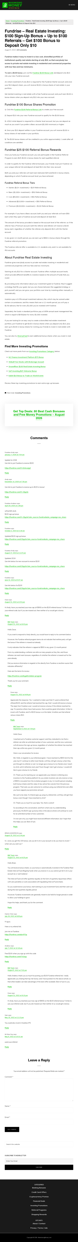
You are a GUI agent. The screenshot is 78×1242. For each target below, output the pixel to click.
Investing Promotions (17, 21)
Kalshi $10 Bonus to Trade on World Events (26, 376)
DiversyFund (22, 336)
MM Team (11, 622)
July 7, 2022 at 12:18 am (13, 948)
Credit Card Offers (39, 1192)
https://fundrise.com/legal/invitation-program (25, 676)
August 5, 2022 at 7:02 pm (17, 970)
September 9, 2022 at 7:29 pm (24, 729)
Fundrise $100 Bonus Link (43, 73)
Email (7, 1117)
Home (8, 21)
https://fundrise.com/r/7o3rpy (16, 957)
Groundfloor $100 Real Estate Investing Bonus (27, 366)
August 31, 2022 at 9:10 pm (18, 995)
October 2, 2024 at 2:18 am (15, 531)
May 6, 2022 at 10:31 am (14, 1036)
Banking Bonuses (39, 1188)
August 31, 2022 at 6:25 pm (18, 857)
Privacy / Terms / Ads (39, 1228)
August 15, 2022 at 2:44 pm (15, 835)
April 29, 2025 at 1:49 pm (14, 506)
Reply (7, 473)
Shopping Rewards (39, 1214)
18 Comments (22, 50)
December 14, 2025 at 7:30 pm (16, 482)
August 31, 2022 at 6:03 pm (18, 624)
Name (7, 1106)
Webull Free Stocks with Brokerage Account (26, 362)
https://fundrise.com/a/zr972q (16, 934)
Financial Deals (39, 1201)
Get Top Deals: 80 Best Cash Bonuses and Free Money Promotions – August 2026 (39, 414)
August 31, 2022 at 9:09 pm (20, 694)
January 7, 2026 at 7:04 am (14, 455)
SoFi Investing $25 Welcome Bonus (23, 371)
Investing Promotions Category (41, 351)
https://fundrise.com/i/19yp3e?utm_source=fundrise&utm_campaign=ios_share (35, 539)
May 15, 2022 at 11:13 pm (14, 1017)
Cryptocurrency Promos (39, 1197)
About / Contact (39, 1224)
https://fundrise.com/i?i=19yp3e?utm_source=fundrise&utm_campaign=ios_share (35, 517)
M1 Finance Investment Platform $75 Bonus (26, 357)
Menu (73, 5)
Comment (9, 1077)
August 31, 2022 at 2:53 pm (15, 602)
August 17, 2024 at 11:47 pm (15, 553)
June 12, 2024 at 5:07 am (14, 580)
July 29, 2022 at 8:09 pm (13, 916)
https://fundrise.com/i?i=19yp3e (16, 492)
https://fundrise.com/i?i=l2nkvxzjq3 (18, 468)
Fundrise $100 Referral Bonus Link (28, 109)
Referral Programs (39, 1210)
